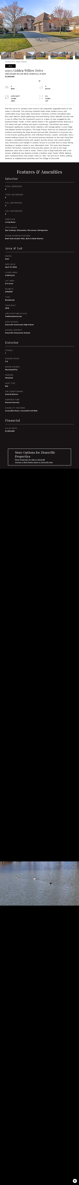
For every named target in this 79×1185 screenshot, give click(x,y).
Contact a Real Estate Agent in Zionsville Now (34, 462)
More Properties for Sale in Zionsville (30, 460)
